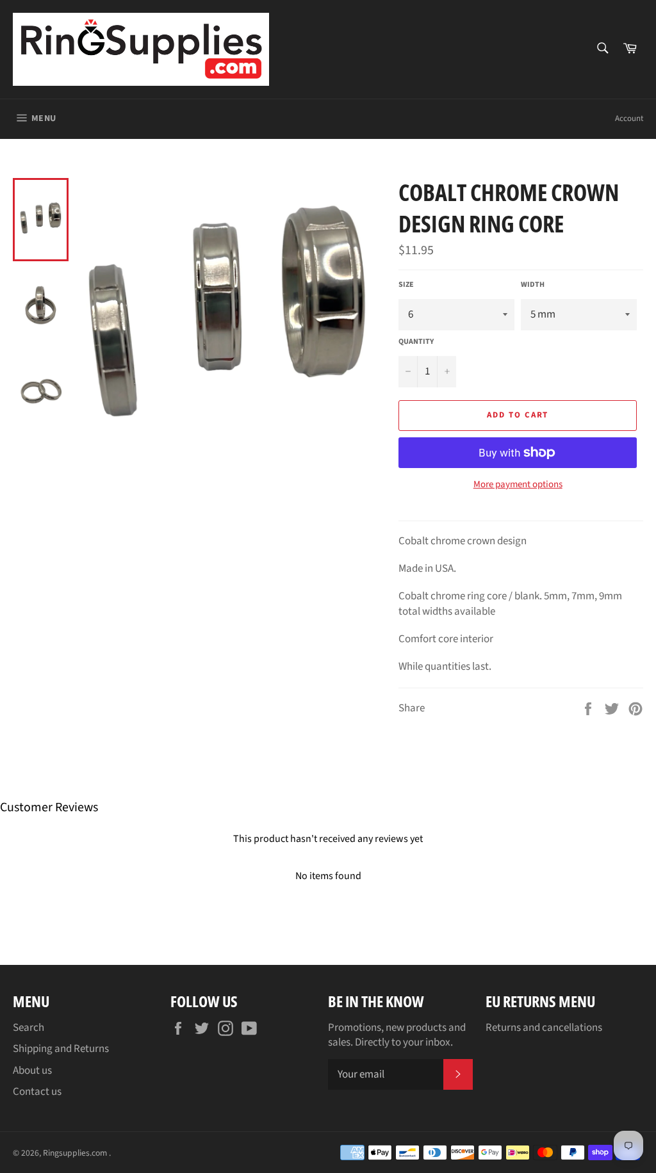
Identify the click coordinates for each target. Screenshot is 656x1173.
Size (406, 285)
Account (629, 118)
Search (28, 1027)
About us (32, 1070)
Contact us (37, 1091)
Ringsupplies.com (76, 1153)
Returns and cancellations (544, 1027)
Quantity (416, 342)
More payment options (517, 484)
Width (533, 285)
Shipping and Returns (61, 1048)
